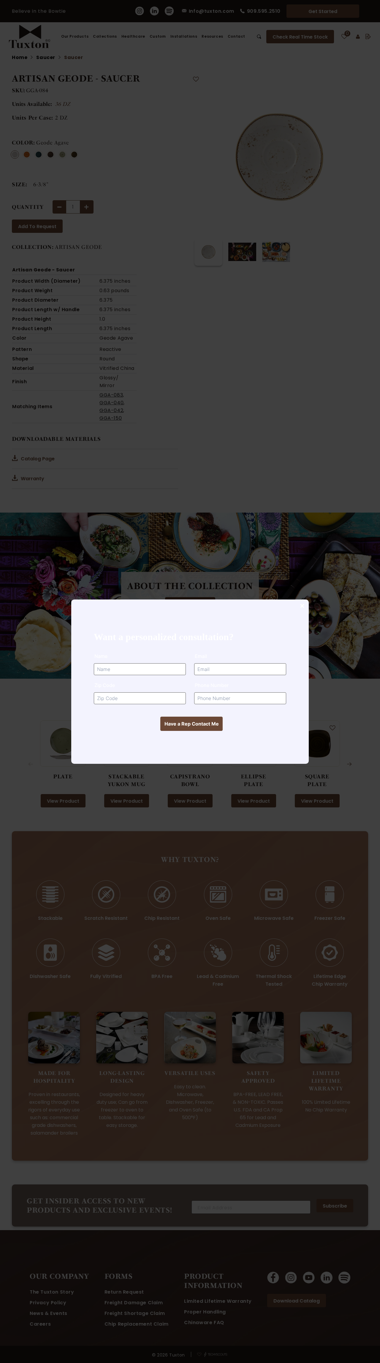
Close (301, 606)
